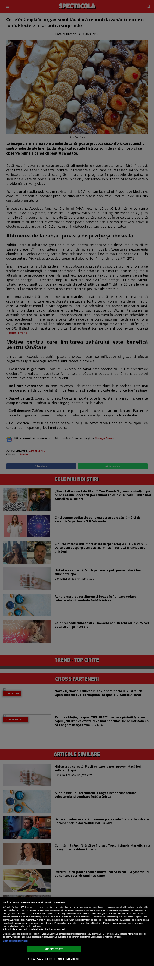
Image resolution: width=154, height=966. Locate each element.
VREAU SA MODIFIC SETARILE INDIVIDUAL (54, 959)
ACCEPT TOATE (53, 949)
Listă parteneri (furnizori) (15, 941)
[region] (77, 931)
